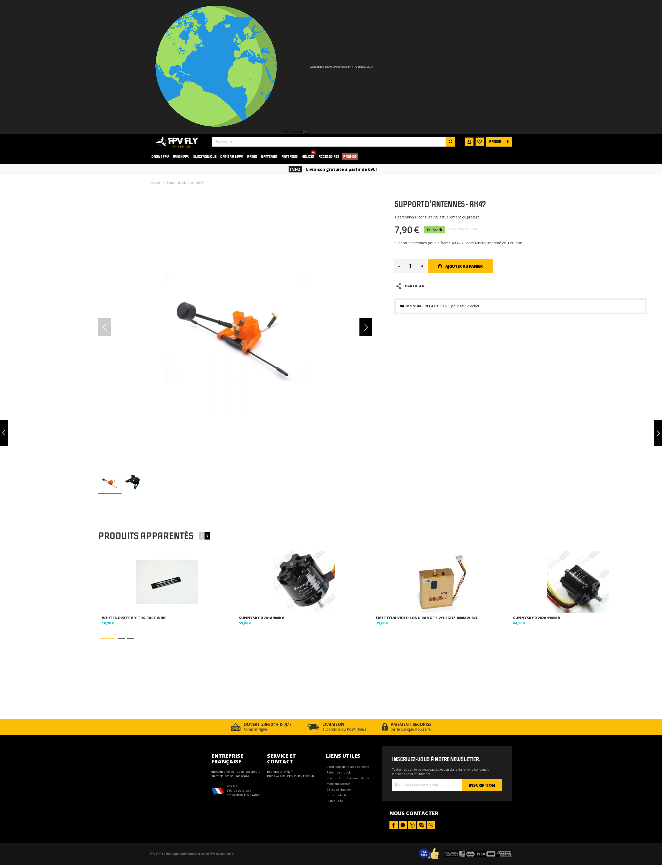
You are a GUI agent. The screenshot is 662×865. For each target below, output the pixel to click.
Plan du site (335, 801)
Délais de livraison (339, 789)
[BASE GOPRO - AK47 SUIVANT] (658, 433)
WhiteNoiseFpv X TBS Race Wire (134, 617)
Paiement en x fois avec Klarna (348, 778)
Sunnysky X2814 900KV (261, 617)
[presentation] (207, 536)
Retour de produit (339, 772)
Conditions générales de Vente (348, 767)
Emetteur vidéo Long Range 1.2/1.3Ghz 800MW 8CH (427, 617)
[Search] (450, 142)
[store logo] (177, 141)
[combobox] (333, 142)
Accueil (155, 183)
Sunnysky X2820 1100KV (536, 617)
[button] (365, 327)
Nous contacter (337, 795)
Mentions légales (338, 784)
